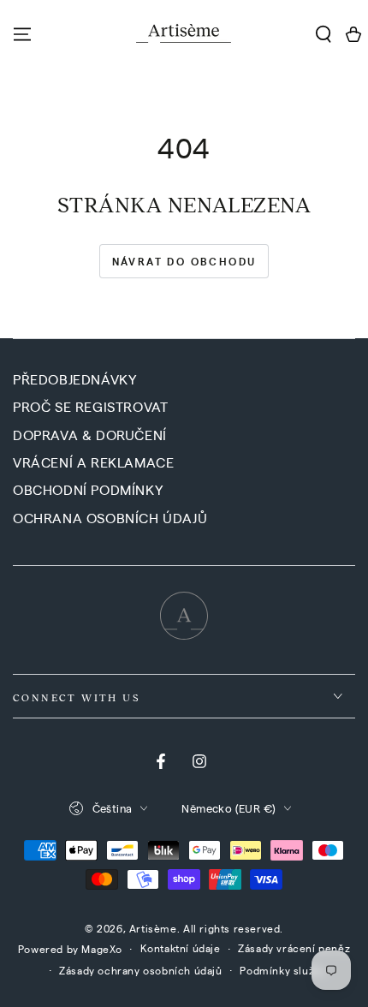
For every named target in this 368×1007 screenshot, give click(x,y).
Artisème (153, 928)
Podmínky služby (283, 970)
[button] (323, 34)
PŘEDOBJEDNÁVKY (74, 379)
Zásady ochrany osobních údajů (140, 970)
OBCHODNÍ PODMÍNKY (88, 489)
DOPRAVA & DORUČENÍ (90, 435)
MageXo (101, 949)
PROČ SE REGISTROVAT (90, 406)
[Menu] (22, 34)
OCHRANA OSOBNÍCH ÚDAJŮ (110, 518)
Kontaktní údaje (180, 948)
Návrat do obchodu (184, 261)
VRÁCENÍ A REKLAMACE (93, 462)
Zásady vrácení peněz (294, 948)
